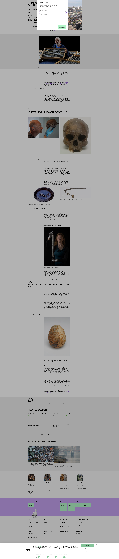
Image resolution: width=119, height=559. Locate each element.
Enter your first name (43, 10)
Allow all (87, 545)
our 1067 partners (39, 546)
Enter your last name (43, 14)
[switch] (48, 557)
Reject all (87, 551)
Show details (69, 557)
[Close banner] (96, 544)
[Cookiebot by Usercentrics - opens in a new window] (27, 557)
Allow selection (87, 548)
